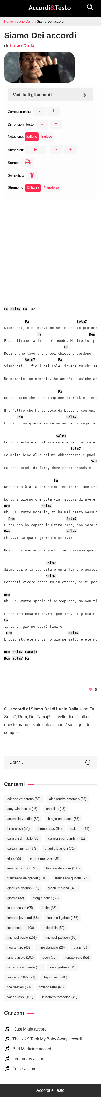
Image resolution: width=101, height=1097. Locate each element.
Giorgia (15, 898)
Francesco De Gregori (26, 878)
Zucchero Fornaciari (59, 997)
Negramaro (18, 947)
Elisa (14, 858)
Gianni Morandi (62, 888)
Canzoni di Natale (23, 838)
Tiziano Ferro (51, 987)
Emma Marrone (44, 858)
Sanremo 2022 (21, 977)
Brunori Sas (50, 829)
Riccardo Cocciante (24, 967)
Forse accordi (25, 1068)
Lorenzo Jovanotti (23, 918)
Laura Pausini (20, 908)
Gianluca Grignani (23, 888)
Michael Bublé (22, 938)
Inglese (46, 136)
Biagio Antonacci (63, 819)
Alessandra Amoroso (67, 799)
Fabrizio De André (63, 868)
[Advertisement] (50, 250)
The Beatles (19, 987)
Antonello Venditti (23, 819)
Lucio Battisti (20, 928)
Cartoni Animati (21, 848)
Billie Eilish (18, 829)
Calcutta (79, 829)
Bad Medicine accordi (32, 1049)
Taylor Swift (55, 977)
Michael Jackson (60, 938)
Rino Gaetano (62, 967)
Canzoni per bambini (66, 838)
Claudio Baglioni (60, 848)
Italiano (31, 136)
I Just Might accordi (30, 1029)
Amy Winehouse (22, 809)
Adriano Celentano (23, 799)
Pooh (49, 957)
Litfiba (49, 908)
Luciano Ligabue (62, 918)
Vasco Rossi (20, 997)
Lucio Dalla (22, 45)
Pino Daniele (20, 957)
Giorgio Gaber (46, 898)
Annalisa (55, 809)
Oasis (81, 947)
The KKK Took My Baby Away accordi (47, 1039)
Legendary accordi (29, 1059)
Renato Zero (77, 957)
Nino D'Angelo (52, 947)
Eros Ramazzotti (22, 868)
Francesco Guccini (71, 878)
